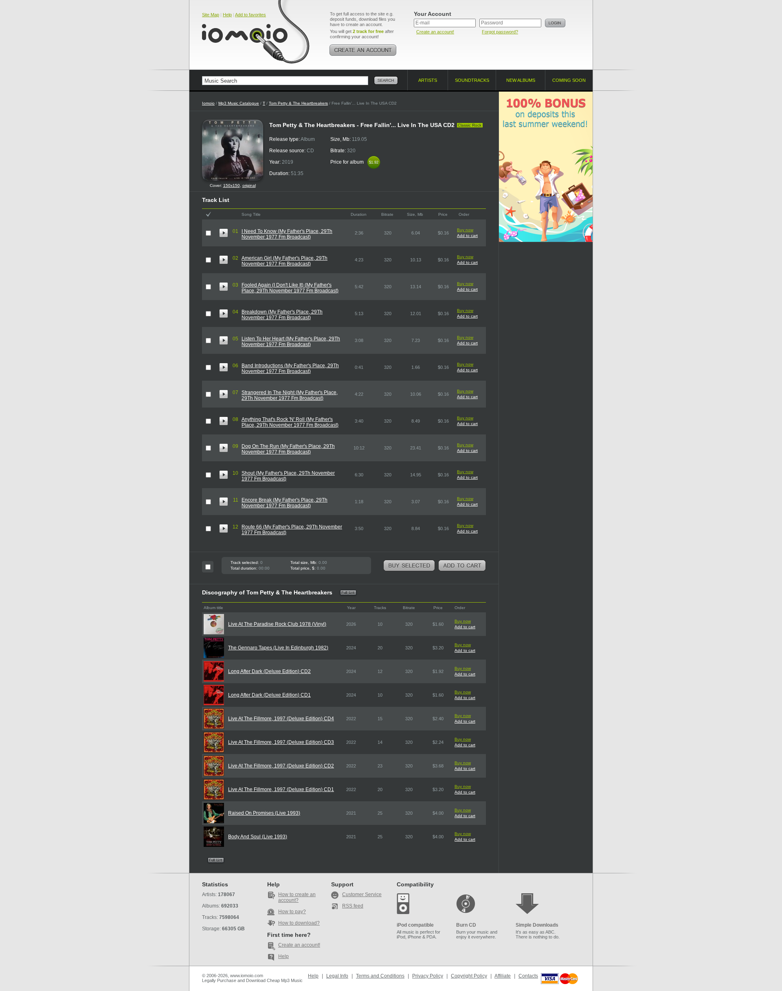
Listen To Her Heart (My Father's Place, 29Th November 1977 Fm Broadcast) (291, 341)
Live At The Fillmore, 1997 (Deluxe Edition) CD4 (281, 718)
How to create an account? (297, 897)
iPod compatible (415, 925)
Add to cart (467, 235)
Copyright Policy (469, 976)
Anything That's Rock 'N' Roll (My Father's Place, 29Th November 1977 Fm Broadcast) (290, 422)
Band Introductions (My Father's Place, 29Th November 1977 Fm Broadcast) (290, 368)
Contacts (528, 976)
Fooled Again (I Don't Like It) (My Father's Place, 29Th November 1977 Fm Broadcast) (290, 288)
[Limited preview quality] (224, 233)
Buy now (465, 230)
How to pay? (292, 911)
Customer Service (362, 894)
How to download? (299, 923)
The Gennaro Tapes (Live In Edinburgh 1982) (278, 648)
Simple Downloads (537, 925)
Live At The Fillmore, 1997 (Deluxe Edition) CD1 (281, 789)
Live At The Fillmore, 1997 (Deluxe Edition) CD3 (281, 742)
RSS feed (352, 906)
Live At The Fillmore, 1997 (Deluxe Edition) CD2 (281, 766)
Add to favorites (250, 14)
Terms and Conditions (380, 976)
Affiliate (502, 976)
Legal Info (337, 976)
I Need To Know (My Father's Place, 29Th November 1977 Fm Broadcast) (287, 234)
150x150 (231, 185)
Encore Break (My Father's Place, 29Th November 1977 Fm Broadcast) (284, 503)
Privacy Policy (427, 976)
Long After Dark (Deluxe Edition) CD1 (269, 695)
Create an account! (435, 31)
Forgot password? (500, 31)
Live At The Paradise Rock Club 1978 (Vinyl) (277, 624)
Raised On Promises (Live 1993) (264, 813)
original (249, 185)
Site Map (210, 14)
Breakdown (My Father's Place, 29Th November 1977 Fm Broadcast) (282, 314)
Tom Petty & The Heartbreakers (298, 103)
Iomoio (208, 103)
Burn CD (466, 925)
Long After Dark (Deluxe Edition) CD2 (269, 671)
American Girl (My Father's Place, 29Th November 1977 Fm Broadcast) (284, 261)
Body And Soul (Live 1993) (257, 837)
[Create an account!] (363, 50)
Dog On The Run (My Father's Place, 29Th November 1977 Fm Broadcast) (288, 449)
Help (227, 14)
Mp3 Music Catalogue (238, 103)
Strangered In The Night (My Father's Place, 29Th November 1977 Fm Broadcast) (290, 395)
